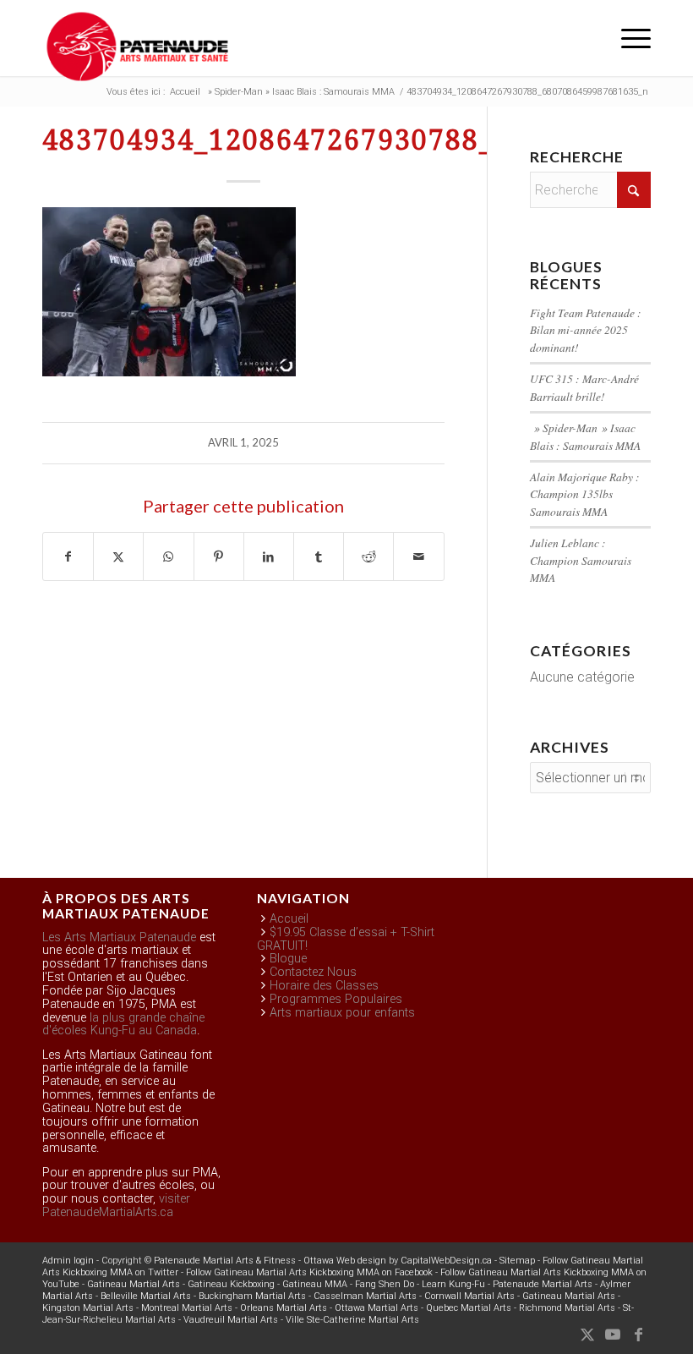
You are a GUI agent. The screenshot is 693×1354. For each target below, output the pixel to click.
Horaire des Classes (324, 985)
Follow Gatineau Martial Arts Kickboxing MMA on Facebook (309, 1272)
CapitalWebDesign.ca (446, 1260)
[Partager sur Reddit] (368, 556)
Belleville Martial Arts (146, 1296)
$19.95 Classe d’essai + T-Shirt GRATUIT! (345, 939)
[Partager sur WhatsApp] (168, 556)
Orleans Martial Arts (283, 1307)
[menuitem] (627, 38)
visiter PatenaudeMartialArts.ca (116, 1206)
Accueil (289, 919)
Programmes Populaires (336, 999)
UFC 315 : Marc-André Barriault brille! (584, 386)
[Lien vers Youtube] (612, 1334)
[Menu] (627, 38)
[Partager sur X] (118, 556)
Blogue (288, 958)
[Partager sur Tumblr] (318, 556)
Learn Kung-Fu (453, 1284)
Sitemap (517, 1260)
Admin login (68, 1260)
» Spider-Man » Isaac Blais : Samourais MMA (585, 435)
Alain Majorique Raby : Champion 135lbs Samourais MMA (585, 494)
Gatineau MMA (314, 1284)
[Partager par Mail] (418, 556)
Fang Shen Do (384, 1284)
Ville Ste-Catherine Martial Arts (352, 1319)
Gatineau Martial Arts (133, 1284)
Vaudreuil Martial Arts (230, 1319)
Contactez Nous (313, 972)
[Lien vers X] (587, 1334)
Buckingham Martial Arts (252, 1296)
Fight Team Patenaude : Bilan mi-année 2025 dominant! (585, 329)
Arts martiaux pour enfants (342, 1013)
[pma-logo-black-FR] (137, 46)
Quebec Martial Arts (468, 1307)
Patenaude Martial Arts (542, 1284)
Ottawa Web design (344, 1260)
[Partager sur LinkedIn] (268, 556)
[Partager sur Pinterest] (218, 556)
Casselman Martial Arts (365, 1296)
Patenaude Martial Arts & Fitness (225, 1260)
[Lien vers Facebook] (638, 1334)
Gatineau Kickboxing (231, 1284)
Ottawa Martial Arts (376, 1307)
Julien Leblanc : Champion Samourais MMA (580, 559)
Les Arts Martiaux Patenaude (119, 937)
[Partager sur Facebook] (68, 556)
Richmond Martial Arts (567, 1307)
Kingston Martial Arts (88, 1307)
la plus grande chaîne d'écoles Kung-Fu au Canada (123, 1025)
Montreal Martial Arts (186, 1307)
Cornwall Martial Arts (469, 1296)
